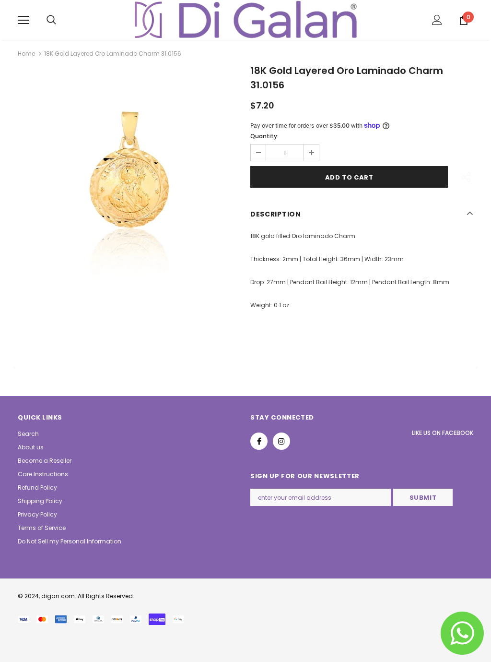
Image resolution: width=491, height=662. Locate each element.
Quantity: (264, 136)
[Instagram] (281, 441)
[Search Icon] (51, 20)
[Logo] (246, 19)
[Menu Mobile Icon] (23, 20)
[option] (129, 178)
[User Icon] (437, 20)
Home (26, 53)
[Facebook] (259, 441)
